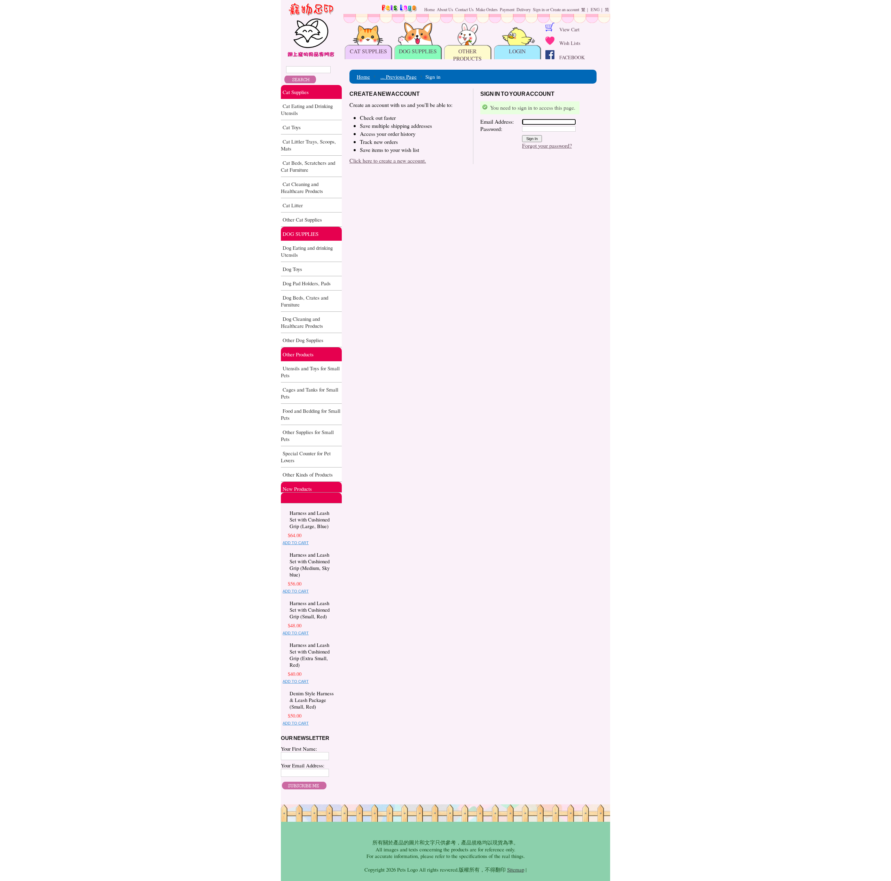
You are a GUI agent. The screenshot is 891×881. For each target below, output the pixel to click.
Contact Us (464, 9)
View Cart (566, 29)
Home (363, 76)
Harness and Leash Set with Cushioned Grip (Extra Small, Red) (310, 655)
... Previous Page (398, 76)
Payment (507, 9)
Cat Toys (292, 127)
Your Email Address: (302, 765)
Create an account (564, 9)
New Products (297, 488)
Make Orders (487, 9)
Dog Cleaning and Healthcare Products (302, 322)
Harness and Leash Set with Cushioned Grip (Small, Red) (310, 610)
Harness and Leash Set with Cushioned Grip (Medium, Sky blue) (310, 564)
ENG (595, 9)
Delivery (524, 9)
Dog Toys (292, 268)
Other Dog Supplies (303, 340)
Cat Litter (293, 205)
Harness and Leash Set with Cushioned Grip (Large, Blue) (310, 520)
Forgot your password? (547, 145)
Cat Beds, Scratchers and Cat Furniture (308, 166)
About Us (445, 9)
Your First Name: (299, 748)
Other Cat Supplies (302, 219)
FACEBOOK (569, 57)
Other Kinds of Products (308, 474)
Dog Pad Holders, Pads (307, 283)
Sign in (539, 9)
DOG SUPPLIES (300, 233)
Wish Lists (567, 43)
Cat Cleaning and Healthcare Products (302, 187)
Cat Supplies (296, 91)
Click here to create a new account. (387, 160)
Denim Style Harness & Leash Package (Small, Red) (312, 700)
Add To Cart (296, 543)
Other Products (298, 354)
